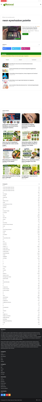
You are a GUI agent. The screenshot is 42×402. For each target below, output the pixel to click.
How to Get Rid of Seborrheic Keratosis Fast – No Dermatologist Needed (23, 85)
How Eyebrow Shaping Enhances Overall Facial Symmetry (17, 0)
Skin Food (5, 298)
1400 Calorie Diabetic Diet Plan (8, 188)
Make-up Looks (6, 275)
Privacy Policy (3, 383)
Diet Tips (4, 217)
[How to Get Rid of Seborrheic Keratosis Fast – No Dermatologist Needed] (6, 87)
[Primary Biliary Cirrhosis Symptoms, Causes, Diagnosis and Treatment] (6, 76)
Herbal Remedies (6, 253)
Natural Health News (26, 26)
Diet (1, 367)
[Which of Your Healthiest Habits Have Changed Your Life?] (30, 154)
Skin (4, 295)
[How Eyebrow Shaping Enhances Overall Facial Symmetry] (30, 118)
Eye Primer (5, 222)
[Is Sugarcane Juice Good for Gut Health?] (30, 170)
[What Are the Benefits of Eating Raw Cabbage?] (11, 170)
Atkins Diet (5, 197)
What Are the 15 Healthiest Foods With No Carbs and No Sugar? (10, 143)
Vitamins (4, 310)
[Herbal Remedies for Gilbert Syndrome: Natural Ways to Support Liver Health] (30, 136)
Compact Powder (6, 210)
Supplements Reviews (7, 302)
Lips (4, 268)
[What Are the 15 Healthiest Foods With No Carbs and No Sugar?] (11, 136)
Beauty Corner (5, 200)
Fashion (4, 231)
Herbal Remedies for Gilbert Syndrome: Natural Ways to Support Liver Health (29, 143)
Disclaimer (2, 381)
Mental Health (5, 278)
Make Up (4, 273)
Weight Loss (5, 314)
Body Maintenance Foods (7, 204)
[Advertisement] (21, 10)
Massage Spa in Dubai (7, 276)
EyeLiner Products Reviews (8, 224)
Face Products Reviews (7, 229)
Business (4, 207)
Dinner (4, 219)
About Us (2, 379)
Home (4, 17)
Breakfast (5, 205)
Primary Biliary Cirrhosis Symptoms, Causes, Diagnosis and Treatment (23, 73)
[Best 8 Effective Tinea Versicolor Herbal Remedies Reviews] (6, 65)
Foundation (5, 234)
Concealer (5, 212)
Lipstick (4, 270)
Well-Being (5, 319)
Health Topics (5, 248)
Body (4, 202)
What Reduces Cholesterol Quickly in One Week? (10, 160)
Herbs (4, 254)
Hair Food (5, 244)
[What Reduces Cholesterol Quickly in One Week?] (11, 154)
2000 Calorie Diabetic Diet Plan (8, 190)
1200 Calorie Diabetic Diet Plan (8, 187)
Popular (7, 59)
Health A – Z (5, 246)
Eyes (4, 226)
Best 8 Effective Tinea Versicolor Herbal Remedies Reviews (21, 63)
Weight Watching (6, 317)
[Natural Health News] (8, 4)
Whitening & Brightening (7, 320)
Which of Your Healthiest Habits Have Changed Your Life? (30, 160)
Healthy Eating (5, 251)
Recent (20, 59)
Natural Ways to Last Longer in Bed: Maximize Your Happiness (21, 80)
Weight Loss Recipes (6, 315)
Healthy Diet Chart (6, 249)
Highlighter (5, 256)
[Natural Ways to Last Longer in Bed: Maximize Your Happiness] (6, 82)
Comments (34, 59)
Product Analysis (6, 288)
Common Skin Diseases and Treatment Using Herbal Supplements (22, 68)
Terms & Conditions (4, 388)
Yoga (4, 322)
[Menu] (1, 5)
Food (4, 232)
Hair (4, 241)
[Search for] (40, 5)
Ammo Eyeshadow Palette (29, 28)
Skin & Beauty (5, 297)
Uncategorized (5, 307)
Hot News (5, 258)
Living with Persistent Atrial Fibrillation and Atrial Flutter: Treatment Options (10, 126)
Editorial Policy (3, 386)
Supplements (5, 300)
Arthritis (4, 195)
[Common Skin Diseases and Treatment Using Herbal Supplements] (6, 70)
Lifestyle (4, 266)
